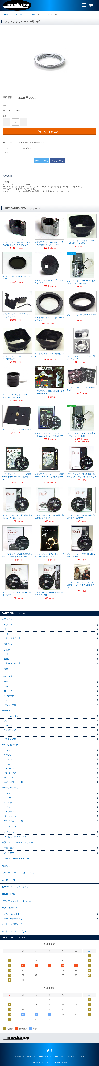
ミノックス (9, 832)
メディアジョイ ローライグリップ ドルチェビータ (16, 315)
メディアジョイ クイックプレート (16, 429)
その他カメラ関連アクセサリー (16, 924)
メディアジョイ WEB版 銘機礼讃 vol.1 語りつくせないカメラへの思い (82, 475)
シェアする (58, 161)
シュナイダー (10, 650)
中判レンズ (7, 710)
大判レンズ (7, 644)
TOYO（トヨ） (9, 894)
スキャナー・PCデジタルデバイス (18, 873)
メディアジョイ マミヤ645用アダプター (81, 316)
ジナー (7, 629)
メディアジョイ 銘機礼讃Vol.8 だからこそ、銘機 (49, 593)
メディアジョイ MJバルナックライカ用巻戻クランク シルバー (49, 243)
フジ (6, 654)
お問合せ (80, 1057)
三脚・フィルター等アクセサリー (17, 842)
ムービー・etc (8, 880)
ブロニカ (8, 686)
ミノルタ (8, 759)
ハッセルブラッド (12, 716)
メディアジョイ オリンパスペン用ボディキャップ (82, 357)
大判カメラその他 (12, 638)
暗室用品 (6, 866)
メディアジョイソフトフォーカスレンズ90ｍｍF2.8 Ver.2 (16, 396)
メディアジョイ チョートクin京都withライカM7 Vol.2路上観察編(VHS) (49, 476)
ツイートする (42, 161)
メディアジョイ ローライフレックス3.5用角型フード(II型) (82, 242)
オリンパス (9, 768)
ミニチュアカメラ (10, 826)
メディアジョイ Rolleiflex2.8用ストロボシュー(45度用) (81, 434)
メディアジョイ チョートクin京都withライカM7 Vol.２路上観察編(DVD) (16, 476)
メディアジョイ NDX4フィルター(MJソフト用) (17, 277)
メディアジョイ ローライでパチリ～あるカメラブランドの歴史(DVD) (49, 434)
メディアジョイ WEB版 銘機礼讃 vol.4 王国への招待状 (82, 516)
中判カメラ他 (10, 705)
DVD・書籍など (9, 908)
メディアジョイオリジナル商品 (23, 14)
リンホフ (8, 625)
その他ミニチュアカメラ (15, 837)
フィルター (9, 853)
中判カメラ (7, 676)
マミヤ (7, 700)
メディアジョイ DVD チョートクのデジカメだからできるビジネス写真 (81, 585)
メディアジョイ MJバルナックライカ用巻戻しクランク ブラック (16, 243)
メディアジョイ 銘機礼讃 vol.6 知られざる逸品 (81, 555)
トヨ (6, 634)
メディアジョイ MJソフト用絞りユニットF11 (49, 281)
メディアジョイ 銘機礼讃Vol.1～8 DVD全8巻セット (49, 392)
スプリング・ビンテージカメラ (16, 887)
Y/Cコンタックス (12, 777)
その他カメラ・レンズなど (14, 931)
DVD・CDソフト (12, 914)
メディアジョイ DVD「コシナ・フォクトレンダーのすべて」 (49, 555)
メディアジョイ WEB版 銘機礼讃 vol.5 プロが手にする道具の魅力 (17, 555)
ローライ (8, 691)
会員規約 (71, 1057)
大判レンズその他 (12, 663)
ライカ (7, 764)
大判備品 (6, 669)
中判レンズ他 (10, 739)
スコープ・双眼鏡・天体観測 (15, 858)
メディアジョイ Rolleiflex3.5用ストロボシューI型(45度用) (81, 282)
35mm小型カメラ (10, 744)
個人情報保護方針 (44, 1057)
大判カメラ (7, 619)
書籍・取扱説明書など (14, 918)
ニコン (7, 659)
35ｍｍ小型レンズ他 (13, 821)
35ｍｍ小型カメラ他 (13, 782)
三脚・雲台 (9, 848)
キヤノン (8, 755)
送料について (60, 1057)
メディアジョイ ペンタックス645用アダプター (49, 319)
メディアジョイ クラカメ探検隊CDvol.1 (81, 388)
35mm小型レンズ (10, 788)
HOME (5, 14)
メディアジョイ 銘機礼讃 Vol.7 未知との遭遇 (16, 593)
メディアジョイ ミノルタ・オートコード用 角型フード (17, 357)
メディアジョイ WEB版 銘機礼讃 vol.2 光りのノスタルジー (17, 516)
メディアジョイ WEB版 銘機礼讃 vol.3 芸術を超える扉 (49, 516)
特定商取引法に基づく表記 (25, 1057)
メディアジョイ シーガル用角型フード (49, 355)
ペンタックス (10, 695)
